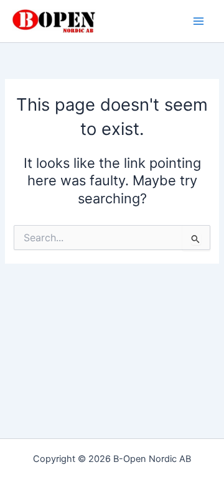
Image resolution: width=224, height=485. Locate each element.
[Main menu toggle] (198, 21)
